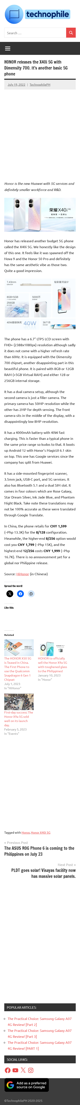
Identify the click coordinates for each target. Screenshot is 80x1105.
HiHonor (22, 574)
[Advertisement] (40, 131)
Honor (26, 832)
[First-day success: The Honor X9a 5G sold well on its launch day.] (19, 701)
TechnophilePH (40, 84)
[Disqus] (40, 943)
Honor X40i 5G (40, 832)
